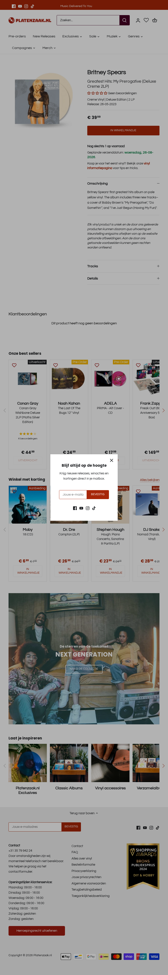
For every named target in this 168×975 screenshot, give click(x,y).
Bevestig (97, 494)
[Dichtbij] (111, 460)
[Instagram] (87, 508)
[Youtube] (81, 508)
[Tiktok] (94, 508)
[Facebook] (75, 508)
